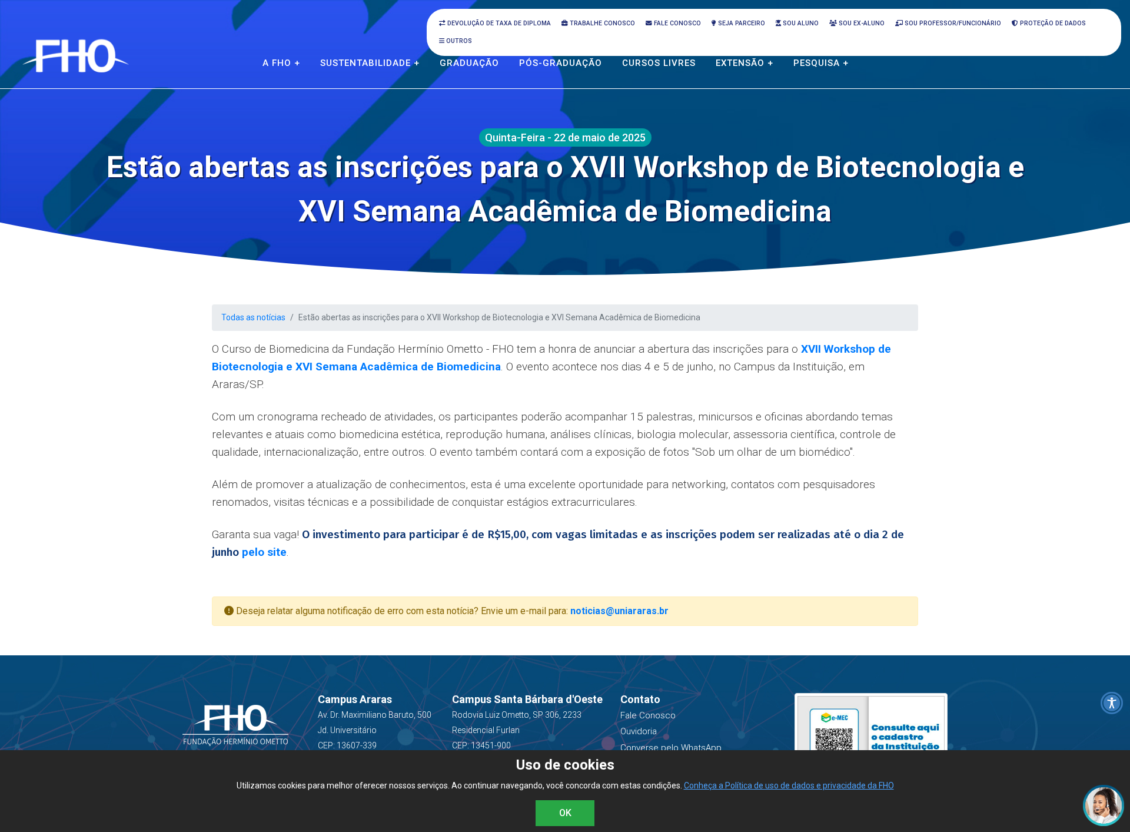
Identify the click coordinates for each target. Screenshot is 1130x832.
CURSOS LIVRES (659, 63)
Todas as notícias (253, 317)
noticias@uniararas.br (619, 610)
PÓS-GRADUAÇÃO (560, 63)
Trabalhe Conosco (601, 23)
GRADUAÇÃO (469, 63)
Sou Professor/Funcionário (952, 23)
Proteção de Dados (1052, 23)
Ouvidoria (638, 731)
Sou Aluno (800, 23)
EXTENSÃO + (744, 63)
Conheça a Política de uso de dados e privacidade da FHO (789, 785)
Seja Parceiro (740, 23)
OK (565, 812)
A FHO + (281, 63)
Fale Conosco (676, 23)
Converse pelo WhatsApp (671, 747)
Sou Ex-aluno (861, 23)
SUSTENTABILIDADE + (370, 63)
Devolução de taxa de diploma (498, 23)
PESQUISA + (821, 63)
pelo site (264, 552)
